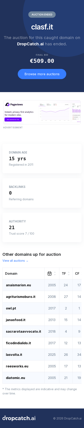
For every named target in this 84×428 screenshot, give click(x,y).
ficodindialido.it (18, 343)
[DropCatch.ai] (18, 418)
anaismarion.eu (18, 285)
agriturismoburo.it (20, 297)
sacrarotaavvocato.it (23, 331)
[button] (24, 273)
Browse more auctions (42, 74)
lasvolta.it (14, 355)
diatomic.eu (15, 378)
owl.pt (11, 308)
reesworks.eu (17, 366)
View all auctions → (15, 260)
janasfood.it (15, 320)
